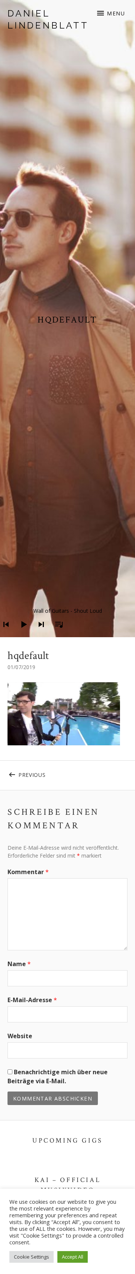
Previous (43, 773)
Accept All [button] (72, 1256)
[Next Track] (39, 634)
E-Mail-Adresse (32, 1000)
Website (20, 1036)
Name (19, 964)
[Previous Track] (4, 634)
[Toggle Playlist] (56, 634)
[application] (67, 618)
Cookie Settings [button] (31, 1256)
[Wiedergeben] (21, 634)
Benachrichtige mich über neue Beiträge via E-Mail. (58, 1076)
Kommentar (28, 872)
